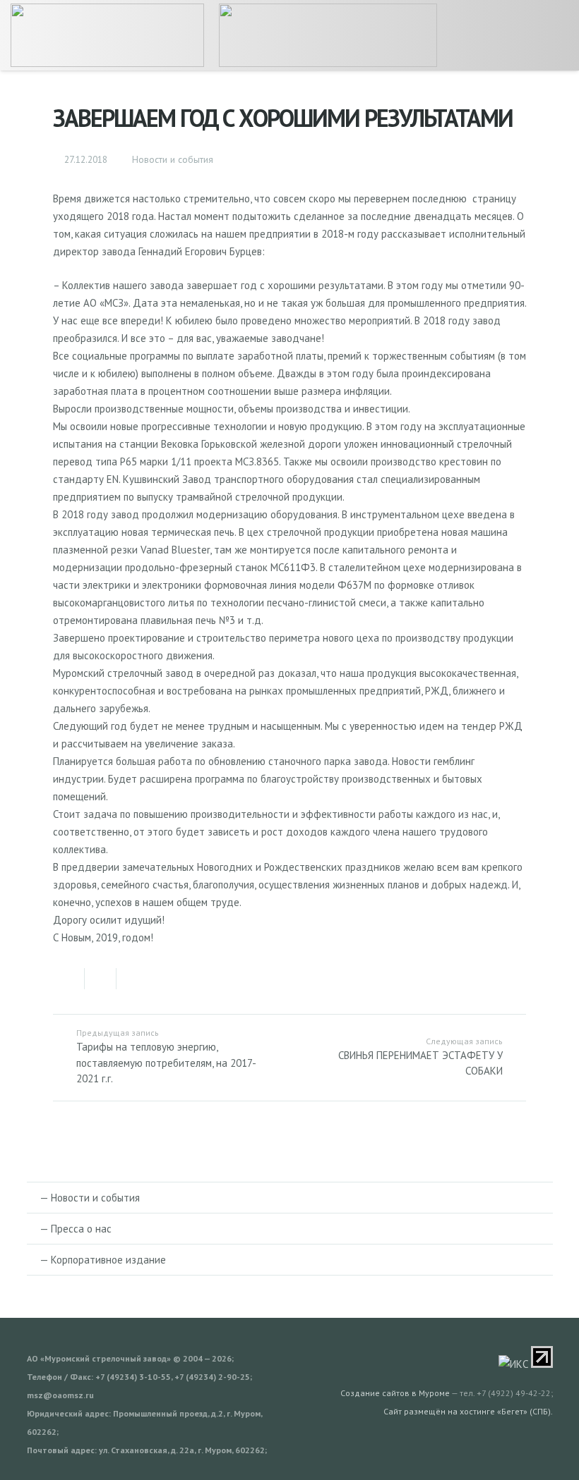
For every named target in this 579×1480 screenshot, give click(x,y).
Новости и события (172, 159)
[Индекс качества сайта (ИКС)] (513, 1364)
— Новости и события (90, 1197)
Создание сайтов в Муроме (395, 1393)
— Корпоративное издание (103, 1259)
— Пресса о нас (76, 1228)
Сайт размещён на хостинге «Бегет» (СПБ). (468, 1411)
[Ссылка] (107, 35)
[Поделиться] (69, 978)
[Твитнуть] (101, 978)
